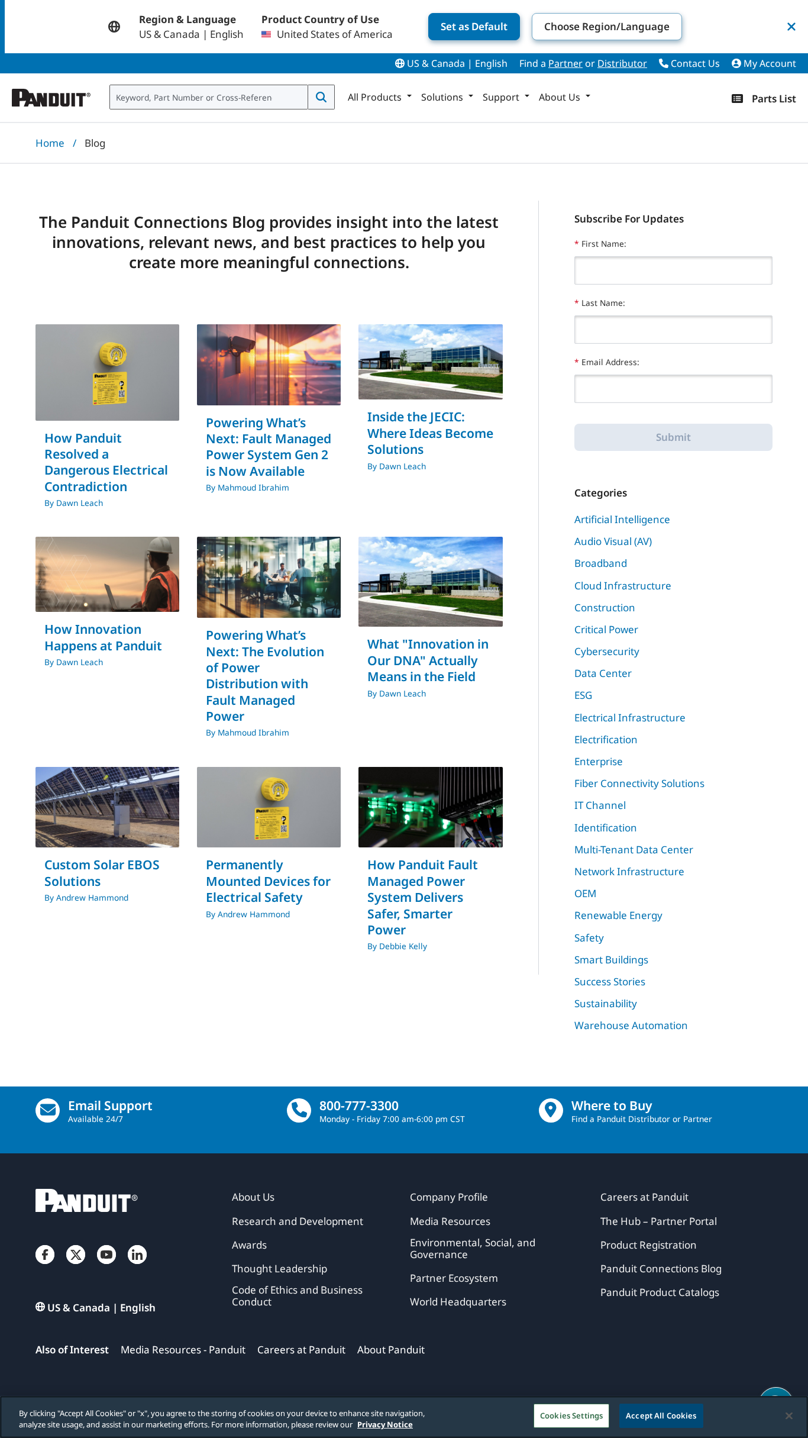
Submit (673, 437)
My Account (768, 63)
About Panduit (391, 1349)
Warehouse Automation (631, 1025)
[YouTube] (106, 1266)
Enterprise (598, 761)
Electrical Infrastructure (630, 717)
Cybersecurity (606, 651)
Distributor (622, 63)
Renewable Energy (618, 915)
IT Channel (600, 805)
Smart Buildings (611, 959)
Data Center (603, 673)
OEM (585, 893)
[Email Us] (47, 1110)
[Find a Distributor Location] (551, 1110)
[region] (404, 1417)
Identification (605, 827)
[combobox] (209, 97)
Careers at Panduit (301, 1349)
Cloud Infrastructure (622, 585)
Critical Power (606, 629)
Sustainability (605, 1003)
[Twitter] (75, 1266)
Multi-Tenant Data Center (633, 849)
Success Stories (609, 981)
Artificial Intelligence (622, 519)
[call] (299, 1110)
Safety (589, 937)
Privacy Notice (385, 1425)
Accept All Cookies (661, 1415)
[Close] (789, 1415)
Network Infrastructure (629, 871)
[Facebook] (44, 1266)
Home (49, 143)
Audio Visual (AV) (613, 541)
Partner (565, 63)
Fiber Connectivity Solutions (639, 783)
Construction (604, 607)
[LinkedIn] (137, 1266)
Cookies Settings (571, 1415)
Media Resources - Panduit (183, 1349)
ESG (583, 695)
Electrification (606, 739)
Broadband (600, 563)
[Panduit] (51, 95)
